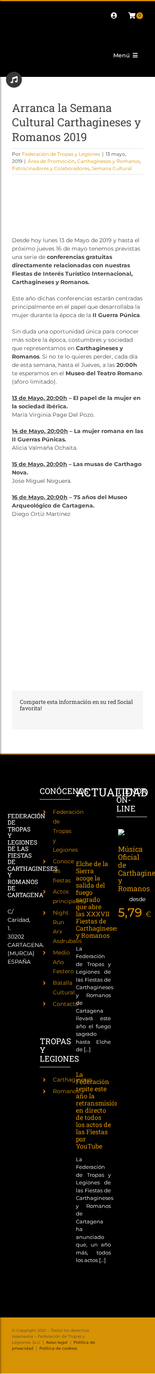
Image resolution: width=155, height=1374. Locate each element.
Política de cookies (58, 1348)
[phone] (27, 23)
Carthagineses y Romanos (108, 161)
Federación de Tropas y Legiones (61, 154)
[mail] (14, 23)
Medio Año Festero (63, 962)
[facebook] (14, 8)
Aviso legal (57, 1342)
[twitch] (52, 8)
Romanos (66, 1091)
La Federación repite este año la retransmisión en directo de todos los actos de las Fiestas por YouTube (97, 1110)
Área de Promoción (51, 161)
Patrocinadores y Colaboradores (50, 168)
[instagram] (39, 8)
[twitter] (27, 8)
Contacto (66, 1003)
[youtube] (78, 8)
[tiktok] (65, 8)
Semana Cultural (112, 168)
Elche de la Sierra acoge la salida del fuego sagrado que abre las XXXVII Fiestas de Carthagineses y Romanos (97, 899)
